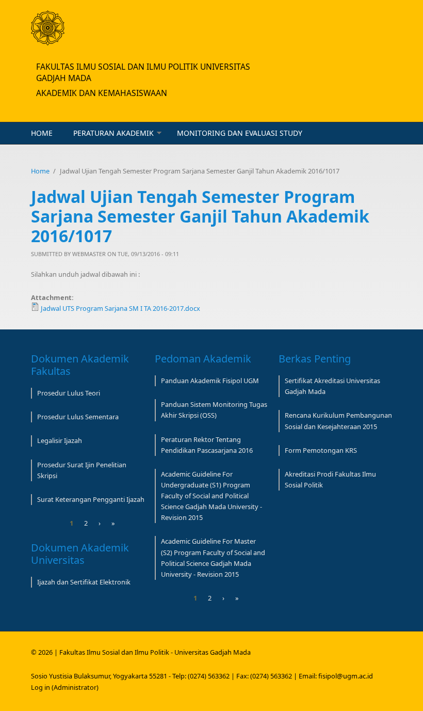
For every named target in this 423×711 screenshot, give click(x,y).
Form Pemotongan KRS (321, 450)
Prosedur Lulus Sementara (78, 416)
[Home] (47, 27)
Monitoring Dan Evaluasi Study (239, 133)
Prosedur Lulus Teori (68, 393)
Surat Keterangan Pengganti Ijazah (90, 499)
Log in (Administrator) (65, 687)
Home (42, 133)
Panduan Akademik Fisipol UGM (210, 380)
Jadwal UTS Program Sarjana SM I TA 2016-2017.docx (120, 308)
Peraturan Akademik (113, 133)
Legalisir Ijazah (59, 440)
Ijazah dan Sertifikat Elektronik (84, 582)
